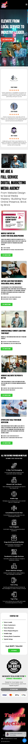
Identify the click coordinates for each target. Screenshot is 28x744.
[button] (26, 5)
